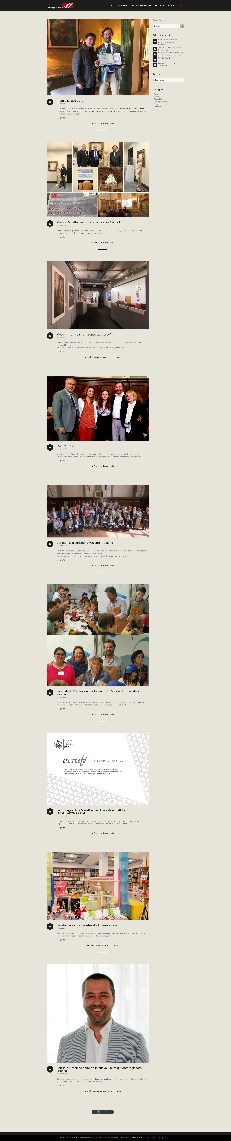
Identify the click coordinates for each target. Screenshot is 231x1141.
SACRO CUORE (164, 58)
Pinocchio (99, 945)
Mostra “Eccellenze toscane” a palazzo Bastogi (88, 222)
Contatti (172, 5)
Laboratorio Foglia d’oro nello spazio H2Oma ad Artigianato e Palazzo (98, 693)
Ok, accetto (150, 1138)
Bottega (122, 5)
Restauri (153, 5)
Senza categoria (160, 107)
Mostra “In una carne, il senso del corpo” (84, 334)
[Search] (182, 26)
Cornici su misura (138, 5)
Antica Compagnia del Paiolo (103, 111)
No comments (108, 123)
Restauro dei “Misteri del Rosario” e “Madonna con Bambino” (168, 42)
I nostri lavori (159, 97)
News (162, 5)
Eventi (96, 123)
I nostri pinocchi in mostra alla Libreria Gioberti (88, 925)
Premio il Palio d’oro (70, 100)
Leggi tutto (61, 118)
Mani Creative (66, 446)
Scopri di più (164, 1138)
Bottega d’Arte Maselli (135, 109)
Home (113, 5)
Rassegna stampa (99, 357)
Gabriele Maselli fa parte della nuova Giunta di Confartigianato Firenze (99, 1069)
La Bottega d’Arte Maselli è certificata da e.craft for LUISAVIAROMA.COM (91, 812)
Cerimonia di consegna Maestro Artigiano (85, 542)
